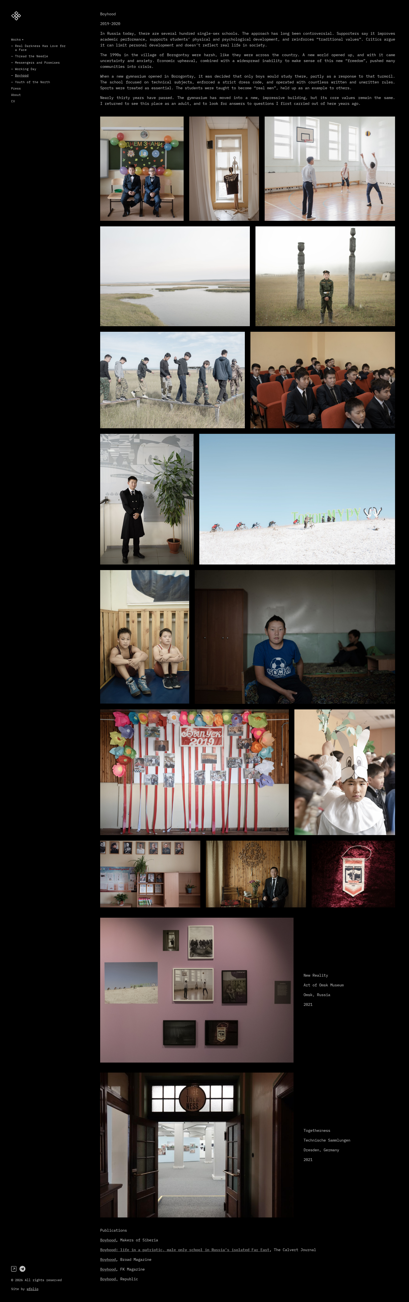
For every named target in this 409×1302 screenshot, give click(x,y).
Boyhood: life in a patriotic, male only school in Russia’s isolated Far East (184, 1249)
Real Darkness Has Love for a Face (40, 47)
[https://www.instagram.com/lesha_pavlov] (13, 1269)
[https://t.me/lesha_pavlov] (22, 1269)
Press (16, 88)
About (16, 95)
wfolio (32, 1289)
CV (13, 101)
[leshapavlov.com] (16, 16)
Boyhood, (109, 1278)
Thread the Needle (31, 56)
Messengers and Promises (37, 63)
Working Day (25, 69)
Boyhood (22, 75)
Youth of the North (32, 82)
